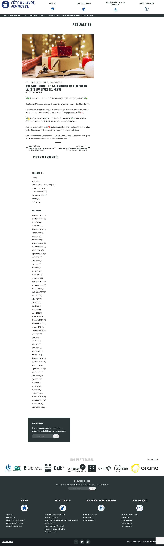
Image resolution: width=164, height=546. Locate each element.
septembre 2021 (38, 330)
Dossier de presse (50, 532)
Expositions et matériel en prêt (54, 526)
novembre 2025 (37, 219)
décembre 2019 (37, 397)
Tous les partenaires (152, 459)
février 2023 (36, 275)
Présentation (10, 517)
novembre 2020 (37, 362)
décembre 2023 (37, 243)
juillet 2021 (36, 337)
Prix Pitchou (87, 517)
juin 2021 (35, 341)
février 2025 (36, 226)
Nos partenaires (127, 526)
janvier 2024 (36, 240)
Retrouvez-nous (127, 523)
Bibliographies (49, 523)
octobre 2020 (37, 365)
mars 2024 (36, 236)
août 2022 (35, 296)
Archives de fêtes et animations (55, 529)
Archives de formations (52, 517)
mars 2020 (36, 390)
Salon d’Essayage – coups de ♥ (55, 514)
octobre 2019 (37, 404)
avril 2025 (35, 222)
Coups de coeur (37, 192)
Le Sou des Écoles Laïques (130, 514)
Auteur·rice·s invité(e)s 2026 (15, 520)
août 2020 (35, 372)
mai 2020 (35, 383)
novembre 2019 (37, 400)
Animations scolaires (90, 514)
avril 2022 (35, 309)
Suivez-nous (125, 517)
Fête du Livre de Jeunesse (41, 185)
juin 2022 (35, 302)
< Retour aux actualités (45, 157)
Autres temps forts (89, 520)
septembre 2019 (38, 407)
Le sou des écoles (38, 188)
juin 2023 (35, 264)
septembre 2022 (38, 292)
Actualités (9, 514)
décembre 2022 (37, 282)
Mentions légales (7, 542)
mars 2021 (36, 348)
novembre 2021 (37, 323)
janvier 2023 (36, 278)
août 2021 (35, 334)
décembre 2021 (37, 320)
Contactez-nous (127, 520)
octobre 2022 (37, 289)
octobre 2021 (37, 327)
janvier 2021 (36, 355)
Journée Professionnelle (14, 526)
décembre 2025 (37, 215)
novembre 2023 (37, 247)
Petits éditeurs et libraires (14, 523)
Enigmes (35, 202)
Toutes (34, 178)
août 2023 (35, 257)
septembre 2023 (38, 254)
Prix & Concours (38, 195)
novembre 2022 (37, 285)
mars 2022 (36, 313)
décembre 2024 (37, 229)
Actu (33, 181)
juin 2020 (35, 379)
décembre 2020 (37, 358)
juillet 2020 (36, 376)
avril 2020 (35, 386)
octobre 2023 (37, 250)
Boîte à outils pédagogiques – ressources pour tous (61, 520)
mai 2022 (35, 306)
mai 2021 (35, 344)
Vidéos (34, 199)
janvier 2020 (36, 393)
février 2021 (36, 351)
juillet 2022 (36, 299)
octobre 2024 (37, 233)
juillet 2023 (36, 261)
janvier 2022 (36, 316)
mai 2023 (35, 268)
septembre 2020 (38, 369)
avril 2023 (35, 271)
